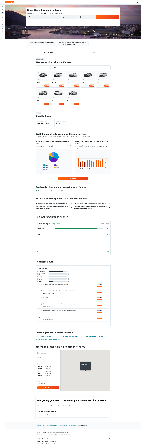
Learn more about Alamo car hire (46, 414)
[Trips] (2, 24)
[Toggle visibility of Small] (56, 167)
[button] (2, 2)
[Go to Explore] (2, 17)
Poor (40, 281)
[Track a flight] (2, 20)
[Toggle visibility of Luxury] (45, 167)
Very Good (42, 273)
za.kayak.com (38, 425)
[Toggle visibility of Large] (45, 169)
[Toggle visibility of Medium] (45, 165)
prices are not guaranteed (65, 434)
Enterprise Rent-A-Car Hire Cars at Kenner (48, 339)
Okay (40, 276)
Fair (40, 278)
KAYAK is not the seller (42, 438)
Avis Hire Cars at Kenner (43, 336)
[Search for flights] (2, 6)
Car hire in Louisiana (63, 425)
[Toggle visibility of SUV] (56, 165)
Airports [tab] (47, 405)
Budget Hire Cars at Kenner (94, 336)
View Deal (47, 85)
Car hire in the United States (51, 425)
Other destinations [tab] (66, 405)
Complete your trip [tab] (55, 405)
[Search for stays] (2, 9)
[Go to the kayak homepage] (9, 2)
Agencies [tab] (40, 405)
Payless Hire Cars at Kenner (69, 336)
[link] (73, 178)
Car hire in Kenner (72, 425)
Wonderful (42, 271)
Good (40, 275)
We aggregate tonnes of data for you (46, 441)
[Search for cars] (2, 12)
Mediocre (41, 279)
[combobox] (31, 13)
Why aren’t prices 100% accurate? (46, 443)
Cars (43, 425)
